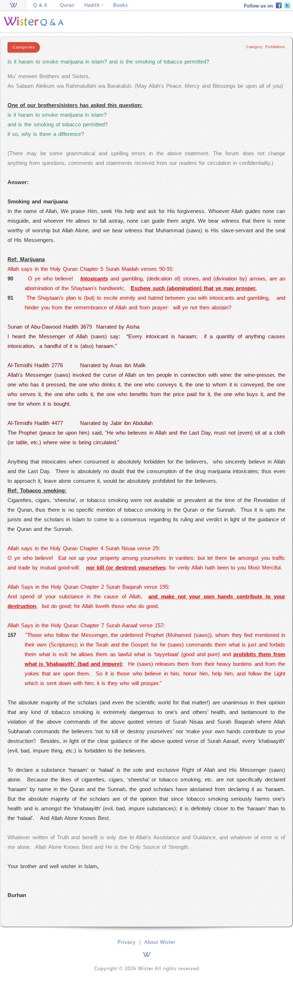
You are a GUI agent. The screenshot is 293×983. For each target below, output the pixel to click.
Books (120, 5)
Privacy (127, 942)
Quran (67, 5)
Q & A (40, 5)
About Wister (159, 942)
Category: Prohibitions (265, 47)
